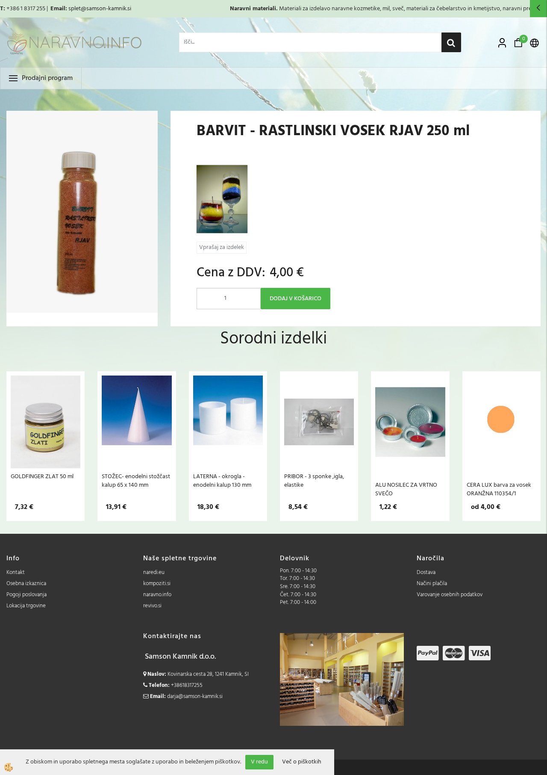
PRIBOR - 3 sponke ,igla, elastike (314, 481)
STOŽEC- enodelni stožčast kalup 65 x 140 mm (136, 481)
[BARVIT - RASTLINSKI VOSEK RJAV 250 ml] (222, 199)
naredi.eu (154, 572)
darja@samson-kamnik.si (195, 696)
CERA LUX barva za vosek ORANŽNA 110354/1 (499, 489)
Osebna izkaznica (26, 583)
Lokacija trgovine (26, 605)
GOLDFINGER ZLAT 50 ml (42, 476)
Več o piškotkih (301, 762)
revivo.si (152, 605)
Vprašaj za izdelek (221, 247)
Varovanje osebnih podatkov (449, 594)
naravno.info (157, 594)
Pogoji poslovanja (26, 594)
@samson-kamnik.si (106, 9)
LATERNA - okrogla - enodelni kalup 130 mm (222, 481)
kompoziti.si (157, 583)
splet (74, 9)
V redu (259, 762)
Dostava (426, 572)
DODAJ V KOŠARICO (295, 299)
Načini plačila (432, 583)
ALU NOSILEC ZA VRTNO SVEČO (406, 489)
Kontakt (15, 572)
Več (45, 424)
